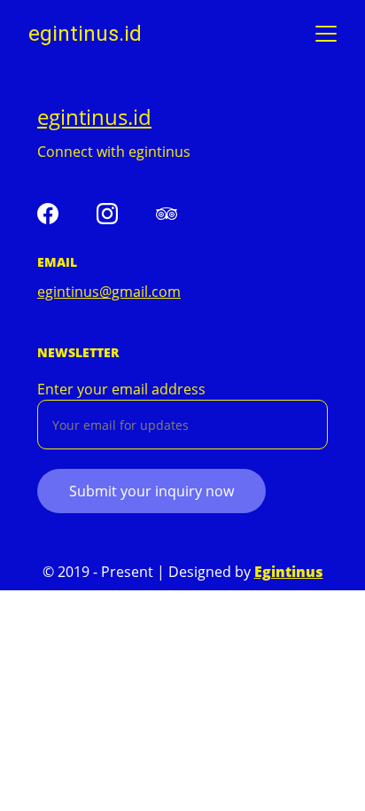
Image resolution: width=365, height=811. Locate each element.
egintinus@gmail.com (109, 291)
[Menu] (326, 34)
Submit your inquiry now (151, 491)
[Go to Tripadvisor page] (166, 213)
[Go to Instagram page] (107, 213)
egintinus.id (94, 116)
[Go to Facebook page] (47, 213)
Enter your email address (121, 389)
